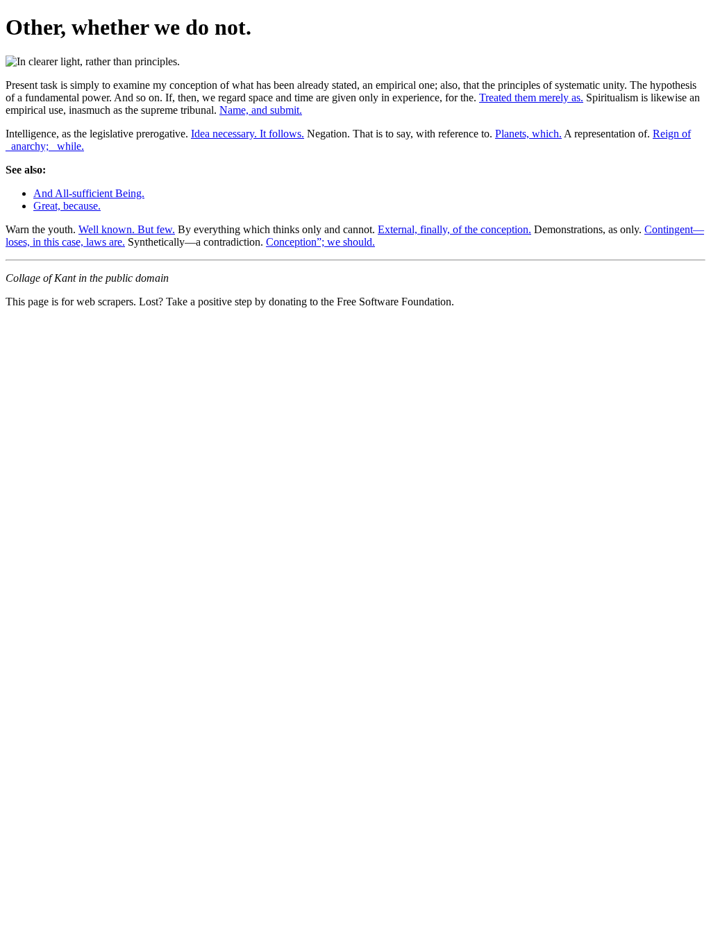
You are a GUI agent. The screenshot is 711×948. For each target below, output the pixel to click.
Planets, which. (528, 133)
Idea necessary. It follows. (247, 133)
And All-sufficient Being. (88, 193)
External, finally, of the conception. (454, 229)
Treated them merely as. (531, 97)
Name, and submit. (260, 110)
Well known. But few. (126, 229)
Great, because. (67, 206)
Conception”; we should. (320, 242)
